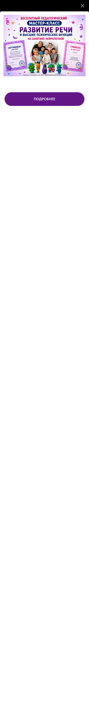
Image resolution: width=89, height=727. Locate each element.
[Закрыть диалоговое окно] (83, 6)
